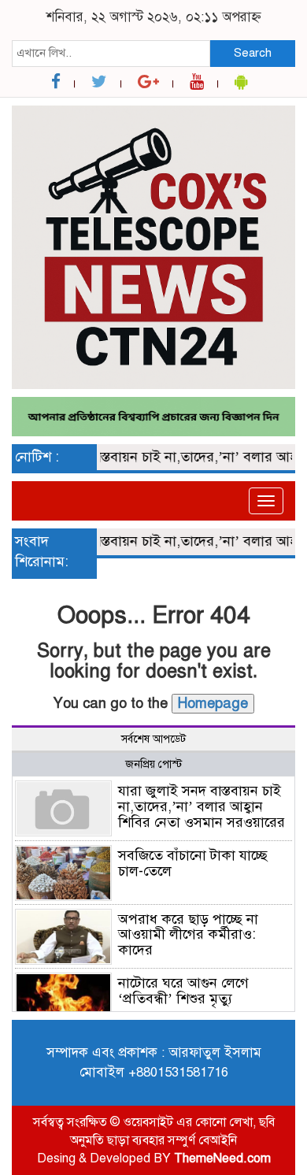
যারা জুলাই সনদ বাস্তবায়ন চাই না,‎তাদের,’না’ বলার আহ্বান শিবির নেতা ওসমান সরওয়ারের (201, 806)
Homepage (213, 703)
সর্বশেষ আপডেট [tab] (153, 739)
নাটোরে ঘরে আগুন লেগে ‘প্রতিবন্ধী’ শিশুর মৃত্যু (183, 990)
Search (253, 53)
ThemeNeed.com (222, 1158)
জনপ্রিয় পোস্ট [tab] (153, 764)
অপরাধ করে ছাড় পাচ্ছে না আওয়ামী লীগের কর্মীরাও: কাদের (188, 934)
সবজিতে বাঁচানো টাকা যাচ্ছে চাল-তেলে (193, 863)
